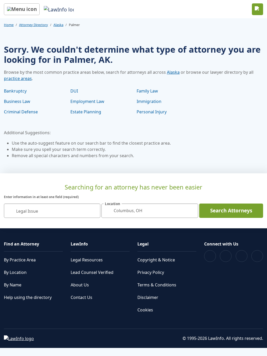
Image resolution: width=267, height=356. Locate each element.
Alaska (58, 24)
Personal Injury (152, 111)
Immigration (149, 101)
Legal (143, 244)
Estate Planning (85, 111)
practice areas (18, 78)
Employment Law (87, 101)
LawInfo (79, 244)
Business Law (17, 101)
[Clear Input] (94, 210)
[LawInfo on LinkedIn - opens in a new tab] (257, 256)
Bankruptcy (15, 91)
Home (9, 24)
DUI (74, 91)
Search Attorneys (231, 210)
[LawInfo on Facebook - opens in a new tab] (210, 256)
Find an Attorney (21, 244)
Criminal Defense (21, 111)
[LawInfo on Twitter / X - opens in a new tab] (226, 256)
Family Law (147, 91)
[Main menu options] (22, 9)
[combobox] (52, 211)
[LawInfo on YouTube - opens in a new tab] (241, 256)
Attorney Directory (33, 24)
